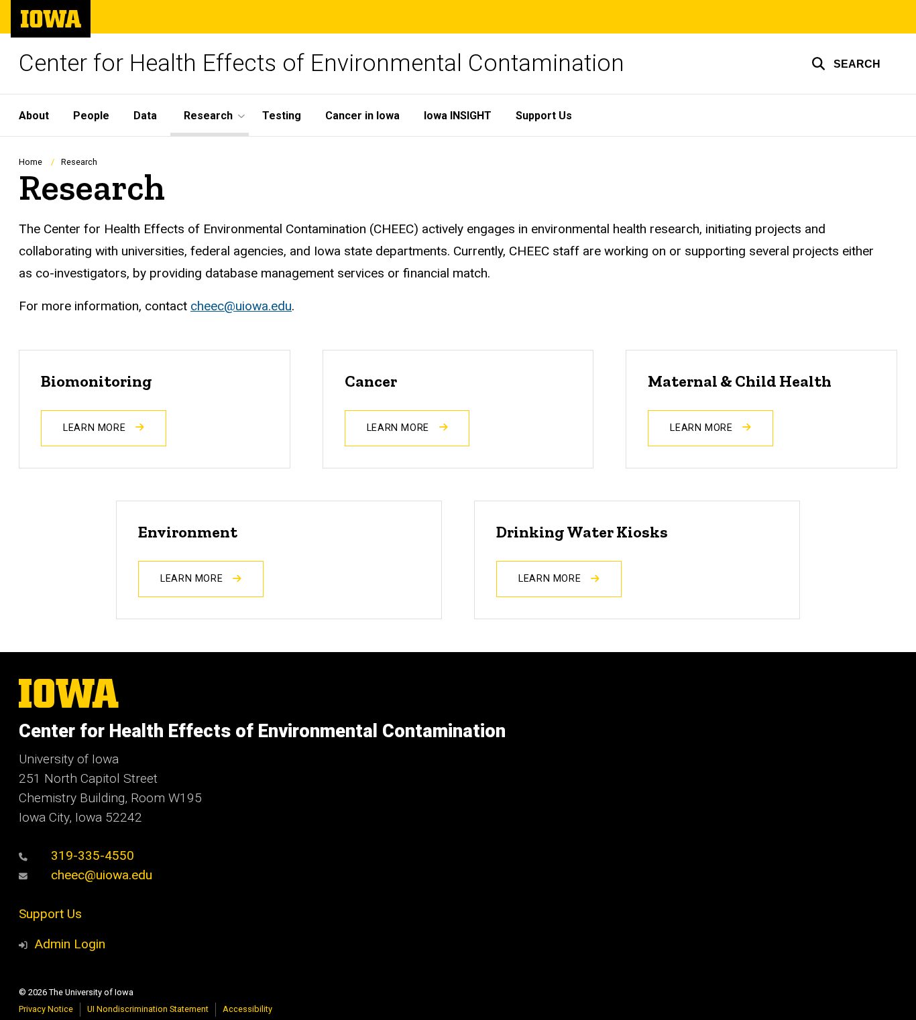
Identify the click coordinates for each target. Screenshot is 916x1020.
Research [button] (208, 115)
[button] (846, 64)
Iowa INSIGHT (458, 115)
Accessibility (247, 1009)
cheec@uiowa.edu (241, 306)
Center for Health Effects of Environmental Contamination (321, 63)
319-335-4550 (91, 855)
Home (30, 162)
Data (145, 115)
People (91, 115)
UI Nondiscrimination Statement (148, 1009)
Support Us (544, 115)
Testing (281, 115)
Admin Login (69, 944)
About (34, 115)
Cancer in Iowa (362, 115)
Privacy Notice (46, 1009)
